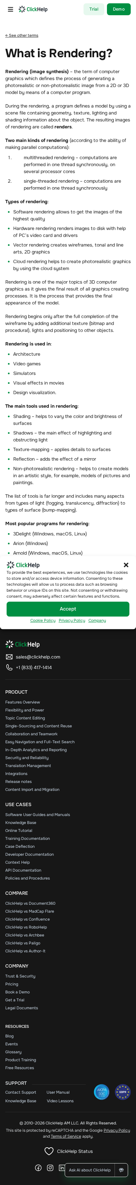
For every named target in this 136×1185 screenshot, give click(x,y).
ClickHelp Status (75, 1151)
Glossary (13, 1052)
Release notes (18, 781)
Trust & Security (20, 976)
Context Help (17, 862)
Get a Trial (14, 1000)
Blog (9, 1036)
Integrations (16, 773)
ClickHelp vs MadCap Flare (29, 911)
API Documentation (23, 870)
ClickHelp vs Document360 (30, 903)
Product (16, 692)
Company (97, 620)
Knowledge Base (20, 822)
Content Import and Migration (32, 789)
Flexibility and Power (24, 710)
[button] (126, 565)
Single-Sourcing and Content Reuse (38, 726)
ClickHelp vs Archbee (24, 935)
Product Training (20, 1060)
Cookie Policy (42, 620)
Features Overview (22, 702)
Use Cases (18, 804)
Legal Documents (21, 1008)
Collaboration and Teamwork (31, 734)
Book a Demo (17, 992)
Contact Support (20, 1092)
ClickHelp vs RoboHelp (26, 927)
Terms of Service (66, 1136)
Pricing (11, 984)
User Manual (58, 1092)
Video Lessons (60, 1101)
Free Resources (19, 1068)
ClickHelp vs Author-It (25, 951)
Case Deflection (20, 846)
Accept (68, 609)
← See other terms (21, 35)
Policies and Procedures (27, 878)
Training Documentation (27, 838)
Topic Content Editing (25, 718)
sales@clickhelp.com (38, 657)
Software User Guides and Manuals (37, 814)
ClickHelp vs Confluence (27, 919)
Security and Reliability (27, 757)
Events (11, 1044)
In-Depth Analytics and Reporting (36, 749)
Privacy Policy (72, 620)
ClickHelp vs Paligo (22, 943)
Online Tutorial (18, 830)
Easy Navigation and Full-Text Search (40, 742)
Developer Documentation (29, 854)
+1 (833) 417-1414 (34, 667)
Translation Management (28, 765)
